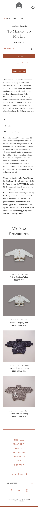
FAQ (19, 461)
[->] (32, 483)
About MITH (19, 444)
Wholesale (19, 457)
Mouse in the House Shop (21, 499)
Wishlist (19, 448)
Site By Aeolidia (19, 501)
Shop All (19, 440)
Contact (19, 465)
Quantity (9, 49)
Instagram (19, 452)
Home (5, 18)
